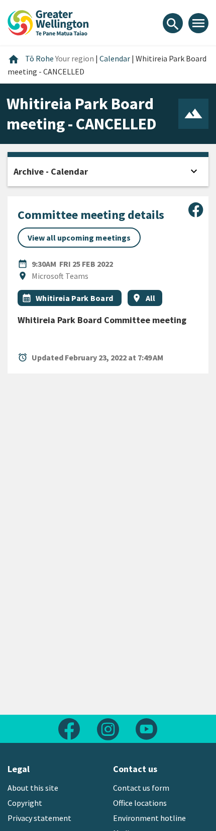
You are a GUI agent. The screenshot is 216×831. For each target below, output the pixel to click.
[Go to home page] (48, 22)
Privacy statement (39, 818)
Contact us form (141, 788)
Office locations (140, 803)
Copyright (25, 803)
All (151, 298)
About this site (33, 788)
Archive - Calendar (51, 171)
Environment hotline (149, 818)
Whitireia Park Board (75, 298)
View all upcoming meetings (79, 238)
